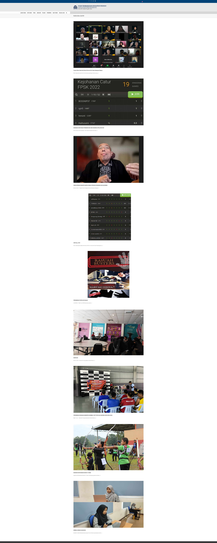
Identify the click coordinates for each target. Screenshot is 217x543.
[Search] (66, 13)
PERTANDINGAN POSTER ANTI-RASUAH (80, 300)
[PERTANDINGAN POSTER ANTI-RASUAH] (108, 274)
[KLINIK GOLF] (108, 331)
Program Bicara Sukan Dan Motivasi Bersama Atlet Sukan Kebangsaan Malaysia (87, 70)
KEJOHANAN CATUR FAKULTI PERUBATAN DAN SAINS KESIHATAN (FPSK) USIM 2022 (88, 127)
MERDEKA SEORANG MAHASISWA (79, 530)
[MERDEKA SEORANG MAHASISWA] (108, 504)
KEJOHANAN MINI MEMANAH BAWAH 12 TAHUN (82, 472)
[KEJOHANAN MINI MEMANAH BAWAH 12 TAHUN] (108, 446)
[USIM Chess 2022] (108, 216)
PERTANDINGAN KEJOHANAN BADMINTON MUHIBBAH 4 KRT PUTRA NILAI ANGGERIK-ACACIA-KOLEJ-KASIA (92, 415)
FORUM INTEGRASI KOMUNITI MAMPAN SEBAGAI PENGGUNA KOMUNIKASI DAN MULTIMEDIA (90, 185)
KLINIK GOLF (75, 357)
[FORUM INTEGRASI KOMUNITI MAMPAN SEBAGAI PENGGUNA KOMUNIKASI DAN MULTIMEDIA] (108, 159)
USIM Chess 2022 (76, 242)
